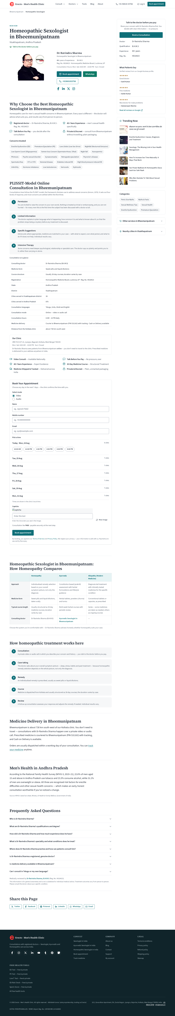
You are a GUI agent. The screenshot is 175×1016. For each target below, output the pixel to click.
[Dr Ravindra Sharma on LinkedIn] (63, 88)
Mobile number (18, 415)
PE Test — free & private (19, 974)
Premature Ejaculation (149, 210)
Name (14, 404)
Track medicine (79, 958)
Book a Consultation (141, 35)
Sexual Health (147, 205)
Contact (109, 949)
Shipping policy (143, 954)
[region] (61, 294)
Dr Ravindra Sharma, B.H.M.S (38, 878)
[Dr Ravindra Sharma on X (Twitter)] (68, 88)
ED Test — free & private (19, 970)
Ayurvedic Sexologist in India (84, 945)
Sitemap (140, 958)
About (100, 4)
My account (110, 958)
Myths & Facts (143, 199)
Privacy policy (142, 945)
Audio (18, 399)
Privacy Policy (52, 539)
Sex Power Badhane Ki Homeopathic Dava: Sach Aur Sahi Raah (145, 169)
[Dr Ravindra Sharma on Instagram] (73, 88)
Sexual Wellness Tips (129, 205)
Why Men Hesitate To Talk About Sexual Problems (144, 179)
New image (103, 520)
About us (109, 941)
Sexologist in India (80, 941)
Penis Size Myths (127, 199)
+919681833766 (69, 81)
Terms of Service (38, 539)
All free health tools (17, 991)
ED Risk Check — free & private (21, 982)
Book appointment (156, 4)
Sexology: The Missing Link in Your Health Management (145, 148)
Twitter (17, 906)
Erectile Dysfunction (129, 210)
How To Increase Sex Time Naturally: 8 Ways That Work (144, 158)
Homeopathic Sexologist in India (86, 949)
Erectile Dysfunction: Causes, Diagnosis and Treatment (144, 138)
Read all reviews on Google (130, 110)
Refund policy (142, 949)
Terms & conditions (144, 941)
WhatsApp (89, 74)
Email (14, 426)
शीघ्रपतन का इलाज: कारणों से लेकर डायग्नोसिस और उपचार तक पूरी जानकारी (145, 128)
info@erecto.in (160, 1005)
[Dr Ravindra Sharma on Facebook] (58, 88)
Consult (58, 4)
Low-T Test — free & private (20, 978)
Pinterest (46, 906)
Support (109, 954)
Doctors (72, 4)
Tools (84, 4)
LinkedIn (61, 906)
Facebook (31, 906)
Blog (92, 4)
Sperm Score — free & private (21, 987)
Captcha (15, 506)
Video (18, 395)
